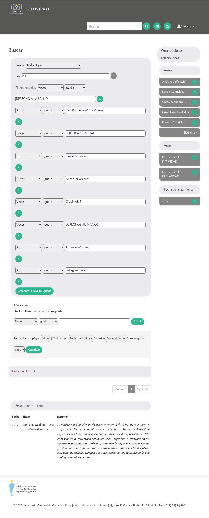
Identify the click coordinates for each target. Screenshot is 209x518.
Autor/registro (135, 338)
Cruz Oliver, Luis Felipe (175, 112)
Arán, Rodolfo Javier (174, 82)
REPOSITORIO (38, 9)
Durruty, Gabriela (172, 122)
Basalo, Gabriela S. (173, 92)
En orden (99, 338)
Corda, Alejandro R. (174, 102)
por (17, 76)
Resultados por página (27, 338)
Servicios (186, 26)
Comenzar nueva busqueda (34, 291)
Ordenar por (60, 338)
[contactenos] (167, 26)
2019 (165, 201)
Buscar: (20, 65)
